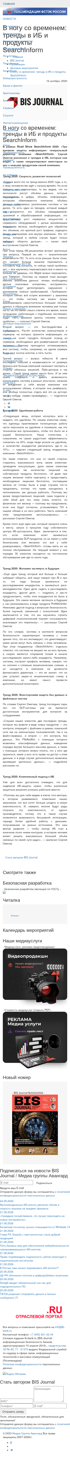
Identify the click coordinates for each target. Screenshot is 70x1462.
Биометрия (10, 70)
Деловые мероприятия (17, 323)
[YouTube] (6, 411)
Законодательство (14, 48)
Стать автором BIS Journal (21, 857)
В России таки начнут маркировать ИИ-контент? (29, 1266)
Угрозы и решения (14, 308)
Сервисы (8, 108)
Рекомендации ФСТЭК (17, 264)
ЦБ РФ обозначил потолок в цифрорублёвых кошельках (34, 1273)
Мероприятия (11, 197)
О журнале (9, 234)
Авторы (7, 241)
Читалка (8, 256)
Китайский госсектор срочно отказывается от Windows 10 (35, 1225)
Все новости (10, 26)
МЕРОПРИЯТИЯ (13, 11)
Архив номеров (12, 346)
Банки (6, 301)
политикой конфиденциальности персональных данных (35, 1193)
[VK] (12, 411)
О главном (9, 286)
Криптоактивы (11, 93)
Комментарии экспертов (18, 41)
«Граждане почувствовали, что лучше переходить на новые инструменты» (32, 1215)
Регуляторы (10, 56)
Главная (8, 227)
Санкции (8, 160)
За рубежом (10, 175)
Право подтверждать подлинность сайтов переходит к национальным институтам (33, 1256)
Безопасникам (12, 33)
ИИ (5, 137)
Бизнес (7, 100)
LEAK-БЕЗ (9, 383)
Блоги (6, 249)
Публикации (10, 271)
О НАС (7, 390)
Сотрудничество (13, 360)
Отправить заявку (13, 1411)
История (8, 338)
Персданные (10, 63)
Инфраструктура (13, 316)
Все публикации (12, 279)
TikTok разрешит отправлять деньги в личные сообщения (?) (28, 1293)
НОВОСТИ (10, 18)
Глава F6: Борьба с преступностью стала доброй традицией (30, 1234)
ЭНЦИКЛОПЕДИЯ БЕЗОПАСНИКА (24, 375)
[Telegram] (9, 411)
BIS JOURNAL (11, 219)
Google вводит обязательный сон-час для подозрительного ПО (25, 1282)
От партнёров (11, 204)
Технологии (10, 130)
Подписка (9, 353)
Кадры (7, 182)
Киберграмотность (14, 189)
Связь (6, 145)
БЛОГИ (7, 212)
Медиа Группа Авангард (27, 1433)
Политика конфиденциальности (22, 1364)
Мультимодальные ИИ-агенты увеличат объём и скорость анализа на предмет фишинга (29, 1204)
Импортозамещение (15, 123)
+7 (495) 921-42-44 (41, 1334)
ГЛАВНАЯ (9, 4)
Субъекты (9, 331)
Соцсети (8, 115)
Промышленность (14, 167)
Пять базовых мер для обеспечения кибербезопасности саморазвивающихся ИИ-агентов (34, 1245)
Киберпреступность (15, 78)
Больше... (15, 915)
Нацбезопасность (13, 152)
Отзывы (7, 368)
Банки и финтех (12, 85)
